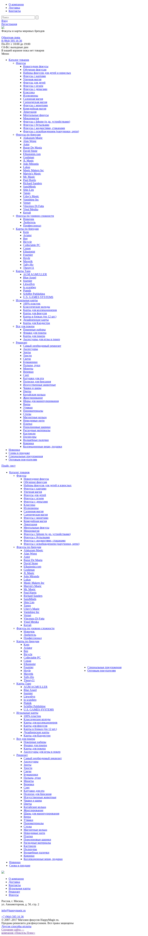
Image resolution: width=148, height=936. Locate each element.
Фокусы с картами (34, 76)
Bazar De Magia (32, 147)
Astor (26, 144)
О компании (16, 4)
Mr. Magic (29, 176)
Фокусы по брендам (28, 134)
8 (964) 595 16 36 (11, 34)
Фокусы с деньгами (35, 89)
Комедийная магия (34, 108)
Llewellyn (29, 284)
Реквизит (21, 342)
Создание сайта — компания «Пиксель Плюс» (18, 931)
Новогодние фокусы (35, 66)
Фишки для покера (34, 332)
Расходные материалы (36, 430)
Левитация (29, 111)
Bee (25, 238)
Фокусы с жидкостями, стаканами (44, 128)
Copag (27, 248)
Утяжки (28, 407)
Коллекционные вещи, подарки (42, 446)
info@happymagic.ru (13, 910)
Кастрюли (29, 433)
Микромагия (31, 118)
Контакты (15, 10)
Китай (27, 212)
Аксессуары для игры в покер (41, 339)
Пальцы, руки (31, 365)
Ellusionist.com (32, 154)
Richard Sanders (32, 183)
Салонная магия (33, 98)
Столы (27, 414)
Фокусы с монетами (35, 105)
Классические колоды (36, 306)
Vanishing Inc (31, 199)
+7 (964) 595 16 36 (12, 916)
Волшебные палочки (36, 440)
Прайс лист (8, 465)
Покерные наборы (34, 329)
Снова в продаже (19, 453)
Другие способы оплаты (16, 926)
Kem (26, 232)
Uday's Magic (31, 196)
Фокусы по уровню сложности (35, 215)
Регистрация (9, 24)
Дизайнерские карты (36, 319)
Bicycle (27, 241)
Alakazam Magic (33, 137)
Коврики (28, 443)
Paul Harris (29, 180)
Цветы (27, 391)
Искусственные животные (39, 384)
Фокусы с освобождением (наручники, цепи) (51, 131)
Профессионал (32, 225)
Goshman (28, 157)
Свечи (27, 358)
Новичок (28, 219)
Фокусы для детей (34, 82)
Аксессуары (30, 349)
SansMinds (29, 186)
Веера (26, 404)
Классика (29, 92)
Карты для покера (34, 336)
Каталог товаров (19, 59)
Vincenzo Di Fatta (33, 206)
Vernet (27, 202)
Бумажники (30, 362)
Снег (26, 375)
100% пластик (31, 303)
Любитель (29, 222)
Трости (27, 355)
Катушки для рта (33, 378)
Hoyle (26, 258)
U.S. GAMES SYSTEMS (38, 297)
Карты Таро (23, 271)
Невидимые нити (34, 420)
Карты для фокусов (35, 313)
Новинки (14, 449)
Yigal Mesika (30, 209)
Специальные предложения (26, 456)
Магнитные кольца (35, 417)
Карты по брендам (27, 228)
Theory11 (28, 267)
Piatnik (27, 290)
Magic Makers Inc (33, 170)
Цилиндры (29, 436)
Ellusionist (29, 251)
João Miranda (31, 163)
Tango (26, 193)
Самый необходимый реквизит (42, 345)
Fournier (28, 254)
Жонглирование (33, 397)
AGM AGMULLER (35, 274)
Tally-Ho (28, 264)
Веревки (28, 371)
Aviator (27, 235)
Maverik (28, 261)
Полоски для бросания (37, 381)
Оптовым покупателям (23, 459)
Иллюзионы (30, 95)
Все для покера (25, 326)
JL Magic (28, 160)
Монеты (28, 368)
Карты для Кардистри (36, 323)
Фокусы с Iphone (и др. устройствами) (46, 121)
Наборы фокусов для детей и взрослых (47, 72)
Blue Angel (29, 277)
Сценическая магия (35, 102)
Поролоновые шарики (37, 427)
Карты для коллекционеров (40, 310)
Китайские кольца (34, 394)
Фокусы (21, 63)
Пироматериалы (33, 410)
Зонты (27, 352)
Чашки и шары (32, 388)
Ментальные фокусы (36, 115)
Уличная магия (32, 79)
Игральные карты (27, 300)
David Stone (30, 150)
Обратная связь (10, 37)
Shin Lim (28, 189)
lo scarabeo (29, 287)
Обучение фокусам (34, 69)
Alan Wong (29, 141)
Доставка (14, 7)
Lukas (26, 167)
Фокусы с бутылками (36, 124)
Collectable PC (31, 245)
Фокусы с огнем (33, 85)
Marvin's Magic (32, 173)
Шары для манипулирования (41, 401)
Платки (27, 423)
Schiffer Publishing (34, 293)
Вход (4, 20)
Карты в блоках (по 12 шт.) (39, 316)
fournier (27, 280)
